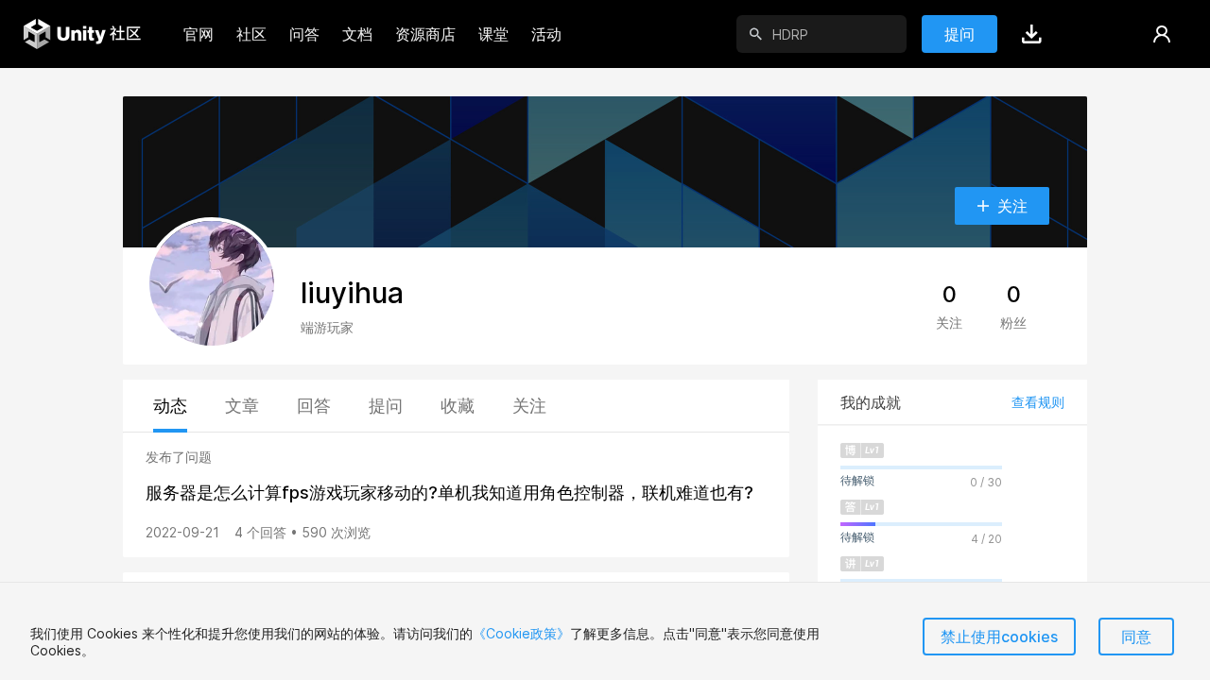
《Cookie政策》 (521, 633)
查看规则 (1037, 402)
